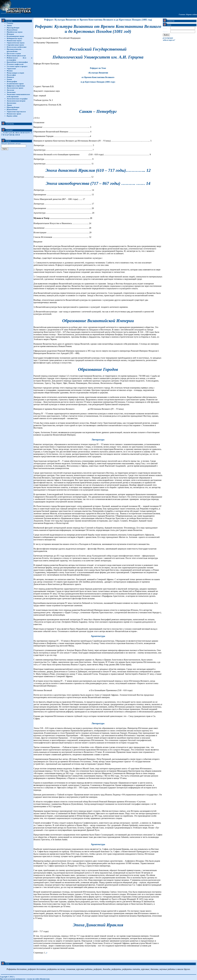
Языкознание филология (16, 56)
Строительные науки (15, 45)
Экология (10, 90)
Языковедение (12, 30)
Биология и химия (14, 53)
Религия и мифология (15, 64)
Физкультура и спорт (15, 73)
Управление (11, 69)
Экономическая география (17, 99)
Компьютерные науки (15, 36)
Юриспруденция (13, 28)
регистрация (168, 38)
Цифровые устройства (16, 86)
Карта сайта (191, 14)
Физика (10, 71)
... (2, 133)
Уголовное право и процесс (17, 66)
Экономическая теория (16, 101)
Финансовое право (14, 114)
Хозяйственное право (15, 84)
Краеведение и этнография (17, 62)
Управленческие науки (15, 43)
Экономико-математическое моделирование (18, 95)
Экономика (11, 92)
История (10, 34)
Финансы (10, 77)
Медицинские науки (14, 38)
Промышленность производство (14, 50)
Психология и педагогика (16, 47)
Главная (182, 14)
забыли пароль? (169, 40)
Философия (11, 75)
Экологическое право (15, 88)
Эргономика (11, 103)
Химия (9, 79)
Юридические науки (14, 32)
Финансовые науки (14, 41)
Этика (9, 25)
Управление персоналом (16, 112)
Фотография (12, 81)
